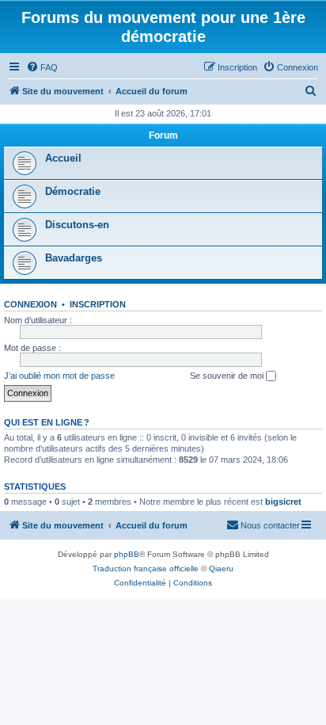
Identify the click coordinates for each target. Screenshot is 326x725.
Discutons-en (77, 225)
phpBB (126, 554)
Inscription (98, 304)
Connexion (30, 304)
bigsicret (283, 501)
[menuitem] (42, 67)
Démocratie (72, 191)
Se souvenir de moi (228, 375)
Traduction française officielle (146, 568)
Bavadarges (73, 258)
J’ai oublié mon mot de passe (59, 375)
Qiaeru (221, 568)
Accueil (63, 158)
